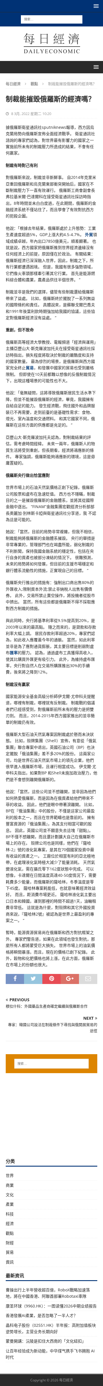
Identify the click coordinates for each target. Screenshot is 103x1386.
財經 (10, 1242)
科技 (10, 1214)
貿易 (30, 367)
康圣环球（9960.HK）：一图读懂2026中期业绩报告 (51, 1306)
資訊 (10, 1262)
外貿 (89, 234)
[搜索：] (51, 19)
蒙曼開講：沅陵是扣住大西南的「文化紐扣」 (46, 1341)
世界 (10, 1175)
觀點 (10, 1233)
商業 (10, 1185)
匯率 (14, 652)
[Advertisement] (51, 1115)
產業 (10, 1204)
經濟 (10, 1223)
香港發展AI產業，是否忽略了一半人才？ (42, 1315)
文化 (10, 1194)
